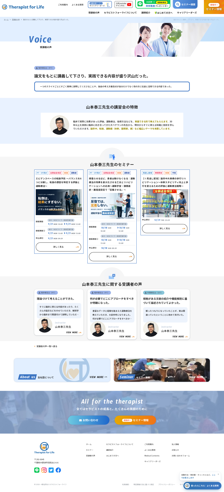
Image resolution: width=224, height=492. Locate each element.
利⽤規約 (125, 484)
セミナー (89, 450)
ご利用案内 (148, 444)
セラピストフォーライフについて (119, 444)
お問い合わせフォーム (181, 455)
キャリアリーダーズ (152, 461)
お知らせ (175, 450)
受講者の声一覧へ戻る (47, 346)
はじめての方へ (112, 455)
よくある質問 (149, 450)
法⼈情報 (175, 444)
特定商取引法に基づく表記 (144, 484)
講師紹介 (109, 450)
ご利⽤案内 (63, 4)
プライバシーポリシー (166, 484)
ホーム (6, 19)
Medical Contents (151, 455)
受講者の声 (16, 19)
